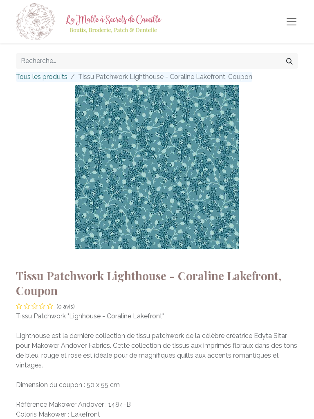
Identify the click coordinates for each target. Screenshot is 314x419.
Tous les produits (41, 77)
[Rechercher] (289, 61)
